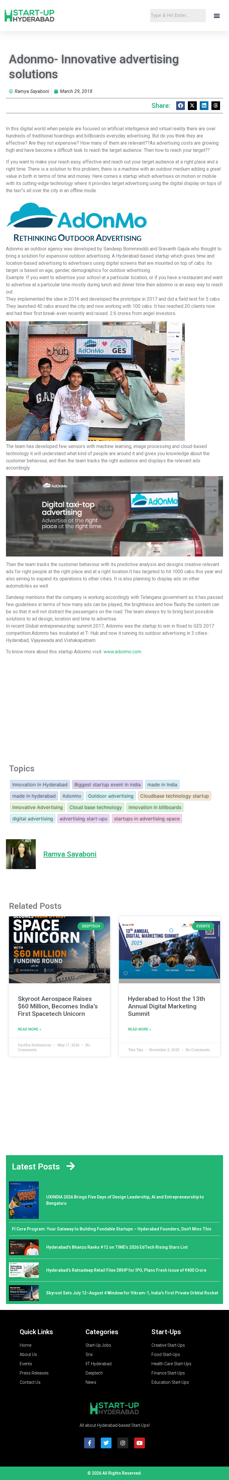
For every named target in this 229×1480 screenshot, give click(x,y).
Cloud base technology (95, 807)
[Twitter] (106, 1443)
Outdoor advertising (111, 795)
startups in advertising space (147, 818)
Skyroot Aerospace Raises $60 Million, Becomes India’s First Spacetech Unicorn (58, 1006)
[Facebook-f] (89, 1443)
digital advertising (32, 818)
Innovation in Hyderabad (40, 784)
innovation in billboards (155, 807)
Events (26, 1363)
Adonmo (71, 795)
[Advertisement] (114, 708)
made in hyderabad (34, 795)
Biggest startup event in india (107, 784)
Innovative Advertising (37, 807)
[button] (217, 16)
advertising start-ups (83, 818)
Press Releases (34, 1373)
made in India (162, 784)
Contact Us (30, 1382)
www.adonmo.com (123, 652)
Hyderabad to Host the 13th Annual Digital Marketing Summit (166, 1006)
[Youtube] (139, 1443)
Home (25, 1345)
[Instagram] (122, 1443)
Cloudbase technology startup (174, 795)
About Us (28, 1354)
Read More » (29, 1029)
